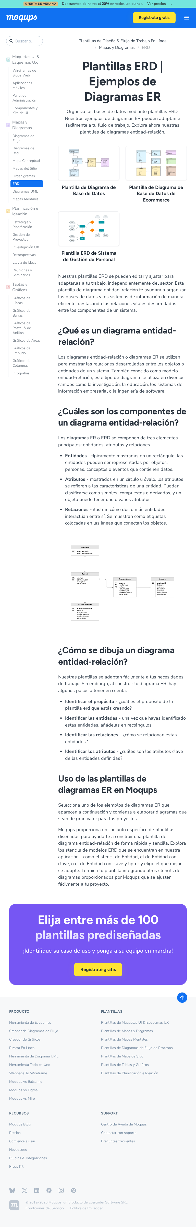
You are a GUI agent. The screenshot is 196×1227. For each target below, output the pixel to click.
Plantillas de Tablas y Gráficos (125, 1064)
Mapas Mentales (26, 199)
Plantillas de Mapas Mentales (124, 1039)
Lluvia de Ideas (24, 262)
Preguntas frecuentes (118, 1141)
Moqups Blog (20, 1124)
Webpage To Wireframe (28, 1073)
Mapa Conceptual (26, 160)
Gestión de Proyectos (21, 237)
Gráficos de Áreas (27, 340)
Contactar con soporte (118, 1132)
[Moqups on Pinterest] (73, 1190)
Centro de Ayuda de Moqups (124, 1124)
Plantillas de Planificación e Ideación (129, 1073)
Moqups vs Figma (23, 1090)
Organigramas (24, 176)
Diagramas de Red (23, 150)
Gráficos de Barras (21, 313)
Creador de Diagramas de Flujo (33, 1031)
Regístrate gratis (154, 17)
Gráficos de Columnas (21, 363)
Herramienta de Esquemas (30, 1022)
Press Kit (16, 1166)
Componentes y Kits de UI (25, 110)
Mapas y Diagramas (22, 125)
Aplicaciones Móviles (22, 85)
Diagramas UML (25, 191)
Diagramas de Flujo (23, 138)
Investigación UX (26, 247)
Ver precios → (160, 4)
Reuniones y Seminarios (22, 272)
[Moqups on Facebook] (49, 1190)
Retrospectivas (24, 254)
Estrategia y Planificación (22, 224)
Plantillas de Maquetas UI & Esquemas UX (135, 1022)
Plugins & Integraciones (28, 1158)
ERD (16, 183)
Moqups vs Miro (22, 1098)
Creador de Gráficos (25, 1039)
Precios (15, 1132)
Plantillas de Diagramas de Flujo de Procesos (137, 1047)
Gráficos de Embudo (21, 350)
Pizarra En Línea (21, 1047)
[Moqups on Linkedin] (37, 1190)
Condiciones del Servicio (45, 1208)
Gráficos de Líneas (21, 300)
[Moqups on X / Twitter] (24, 1190)
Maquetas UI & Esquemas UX (25, 59)
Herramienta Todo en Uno (29, 1064)
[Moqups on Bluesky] (12, 1190)
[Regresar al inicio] (182, 997)
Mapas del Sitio (25, 168)
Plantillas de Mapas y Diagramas (127, 1031)
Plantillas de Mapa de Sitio (122, 1056)
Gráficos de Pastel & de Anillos (22, 328)
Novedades (18, 1149)
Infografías (21, 373)
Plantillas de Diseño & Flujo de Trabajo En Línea (122, 41)
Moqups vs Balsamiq (25, 1081)
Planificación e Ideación (25, 211)
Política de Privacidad (86, 1208)
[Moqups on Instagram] (61, 1190)
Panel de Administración (24, 98)
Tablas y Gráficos (19, 287)
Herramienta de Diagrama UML (33, 1056)
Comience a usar (22, 1141)
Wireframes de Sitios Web (24, 73)
